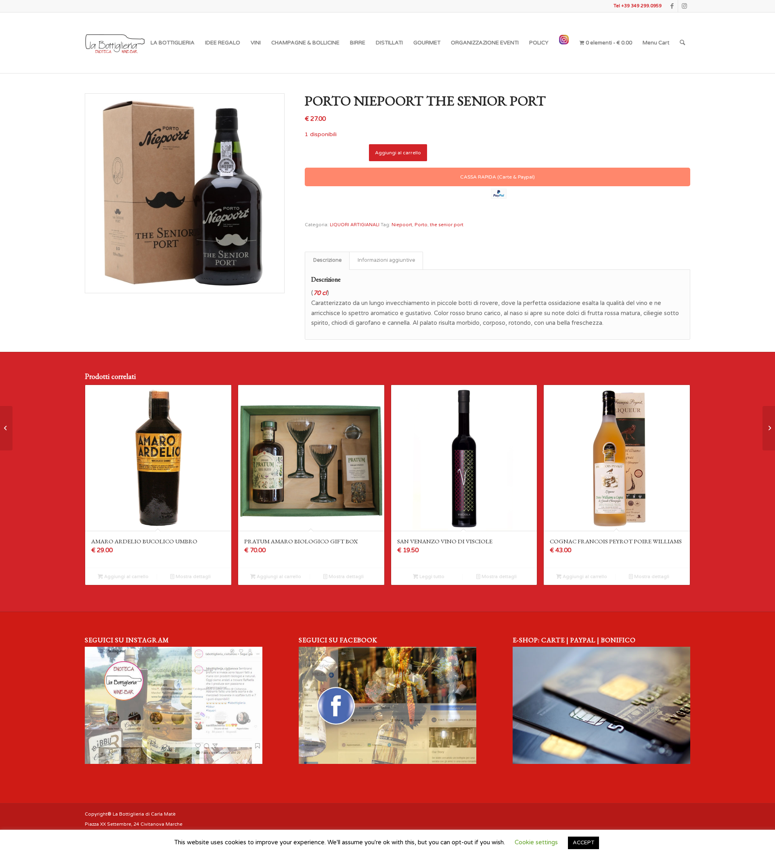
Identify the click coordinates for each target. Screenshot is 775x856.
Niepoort (402, 224)
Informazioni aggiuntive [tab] (386, 260)
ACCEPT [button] (583, 842)
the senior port (446, 224)
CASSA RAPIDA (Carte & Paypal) (497, 177)
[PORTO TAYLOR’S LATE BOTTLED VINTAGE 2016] (768, 428)
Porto (421, 224)
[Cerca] (682, 43)
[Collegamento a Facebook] (672, 6)
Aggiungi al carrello (398, 153)
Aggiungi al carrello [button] (126, 576)
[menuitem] (172, 43)
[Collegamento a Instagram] (684, 6)
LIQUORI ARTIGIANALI (354, 224)
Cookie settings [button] (536, 842)
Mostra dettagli (192, 576)
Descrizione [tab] (327, 260)
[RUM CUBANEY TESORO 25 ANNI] (6, 428)
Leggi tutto (431, 576)
